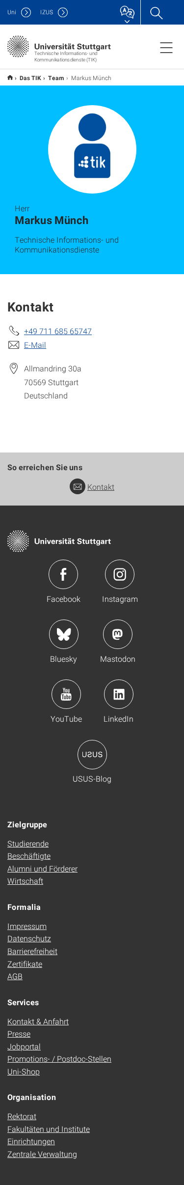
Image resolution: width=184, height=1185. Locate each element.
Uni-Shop (23, 1071)
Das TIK (30, 78)
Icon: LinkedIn (118, 694)
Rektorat (21, 1116)
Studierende (28, 843)
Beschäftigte (29, 855)
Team (56, 78)
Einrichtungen (31, 1141)
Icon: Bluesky (64, 634)
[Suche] (156, 12)
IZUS (46, 12)
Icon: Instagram (119, 574)
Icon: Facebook (63, 574)
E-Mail (35, 344)
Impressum (27, 926)
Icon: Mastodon (117, 634)
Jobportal (24, 1046)
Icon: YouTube (66, 694)
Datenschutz (29, 938)
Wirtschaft (25, 880)
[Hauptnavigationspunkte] (166, 47)
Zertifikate (24, 964)
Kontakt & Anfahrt (38, 1021)
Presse (18, 1033)
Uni (11, 12)
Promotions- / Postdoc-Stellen (59, 1058)
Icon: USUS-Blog (92, 754)
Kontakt (100, 486)
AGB (15, 976)
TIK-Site (10, 77)
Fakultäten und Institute (48, 1129)
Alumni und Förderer (42, 868)
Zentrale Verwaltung (42, 1154)
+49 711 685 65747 (58, 331)
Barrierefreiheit (32, 951)
